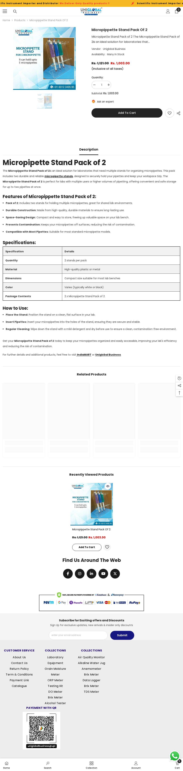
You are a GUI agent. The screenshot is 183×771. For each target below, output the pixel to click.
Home (6, 20)
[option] (44, 58)
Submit (122, 635)
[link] (24, 443)
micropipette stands (58, 176)
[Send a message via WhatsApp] (174, 756)
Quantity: (97, 77)
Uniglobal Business (114, 49)
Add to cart (127, 113)
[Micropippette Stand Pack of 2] (91, 504)
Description (88, 149)
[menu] (5, 11)
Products (19, 20)
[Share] (177, 113)
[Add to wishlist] (169, 113)
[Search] (15, 11)
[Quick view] (108, 486)
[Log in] (168, 11)
